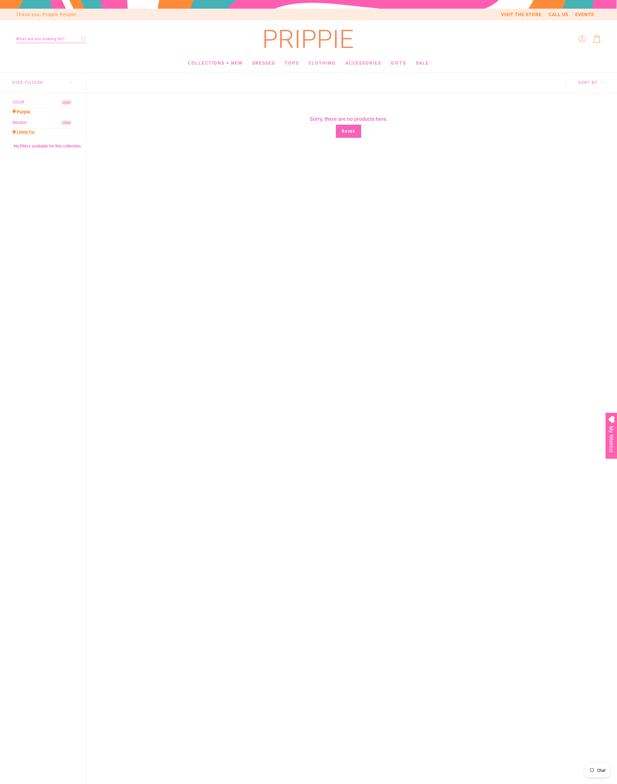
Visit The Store (521, 14)
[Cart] (597, 38)
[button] (51, 39)
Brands (20, 122)
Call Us (558, 14)
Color (18, 102)
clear (66, 102)
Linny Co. (26, 132)
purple (23, 111)
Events (584, 14)
